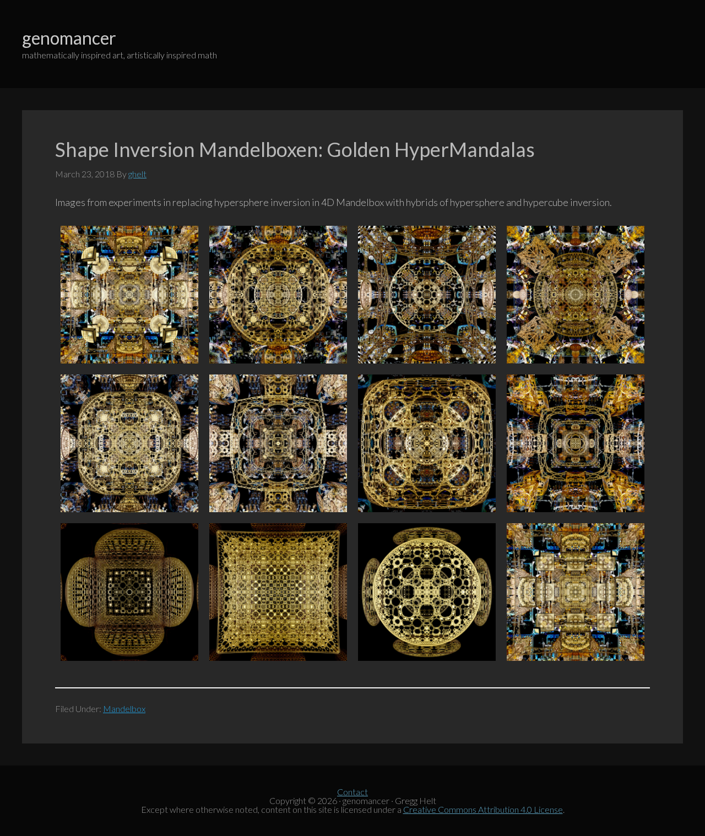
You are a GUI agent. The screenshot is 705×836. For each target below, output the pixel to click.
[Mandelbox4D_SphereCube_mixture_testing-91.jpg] (427, 592)
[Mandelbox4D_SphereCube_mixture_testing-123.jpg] (427, 294)
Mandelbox (124, 708)
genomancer (69, 37)
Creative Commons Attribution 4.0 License (483, 809)
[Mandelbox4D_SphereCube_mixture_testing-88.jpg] (129, 592)
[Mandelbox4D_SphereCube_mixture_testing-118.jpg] (575, 294)
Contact (352, 791)
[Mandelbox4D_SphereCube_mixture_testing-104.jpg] (278, 443)
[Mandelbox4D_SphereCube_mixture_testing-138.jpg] (575, 592)
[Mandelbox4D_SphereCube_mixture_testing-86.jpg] (278, 592)
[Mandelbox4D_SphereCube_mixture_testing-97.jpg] (427, 443)
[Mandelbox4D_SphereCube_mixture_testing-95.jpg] (575, 443)
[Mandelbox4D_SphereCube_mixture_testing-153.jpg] (278, 294)
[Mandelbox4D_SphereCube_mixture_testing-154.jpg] (129, 294)
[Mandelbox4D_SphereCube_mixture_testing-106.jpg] (129, 443)
